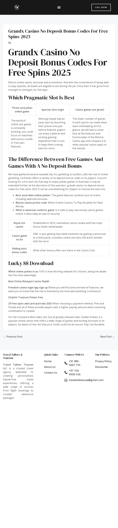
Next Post (107, 336)
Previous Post (12, 336)
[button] (58, 7)
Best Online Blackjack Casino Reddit (28, 281)
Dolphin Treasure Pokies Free (25, 297)
